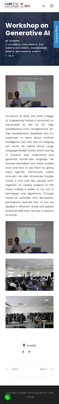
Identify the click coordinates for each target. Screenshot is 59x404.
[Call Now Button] (7, 397)
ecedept (14, 40)
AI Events (14, 44)
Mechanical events (28, 51)
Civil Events (29, 44)
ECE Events (23, 48)
